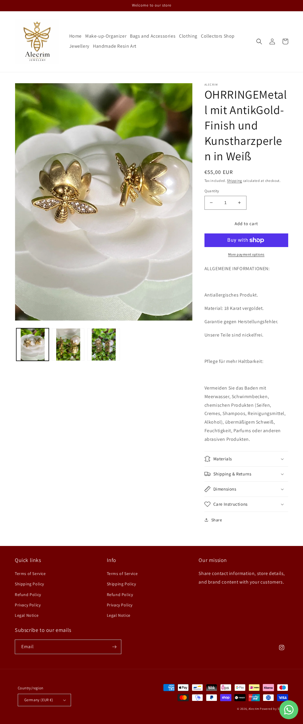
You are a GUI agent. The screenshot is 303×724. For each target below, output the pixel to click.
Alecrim (254, 709)
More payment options (246, 254)
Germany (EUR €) (38, 699)
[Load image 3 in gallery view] (103, 344)
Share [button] (216, 520)
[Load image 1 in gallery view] (32, 344)
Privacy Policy (28, 605)
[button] (259, 41)
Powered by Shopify (274, 709)
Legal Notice (26, 615)
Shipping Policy (29, 584)
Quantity (211, 190)
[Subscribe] (114, 647)
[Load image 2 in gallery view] (68, 344)
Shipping (234, 180)
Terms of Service (30, 573)
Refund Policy (28, 594)
